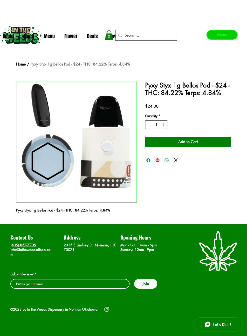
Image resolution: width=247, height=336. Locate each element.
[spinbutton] (156, 125)
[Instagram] (107, 309)
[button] (109, 35)
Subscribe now (22, 274)
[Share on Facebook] (148, 160)
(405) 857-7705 (23, 245)
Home (21, 64)
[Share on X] (176, 160)
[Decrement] (149, 125)
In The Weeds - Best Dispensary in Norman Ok (124, 5)
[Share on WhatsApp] (167, 160)
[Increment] (164, 125)
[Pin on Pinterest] (157, 160)
